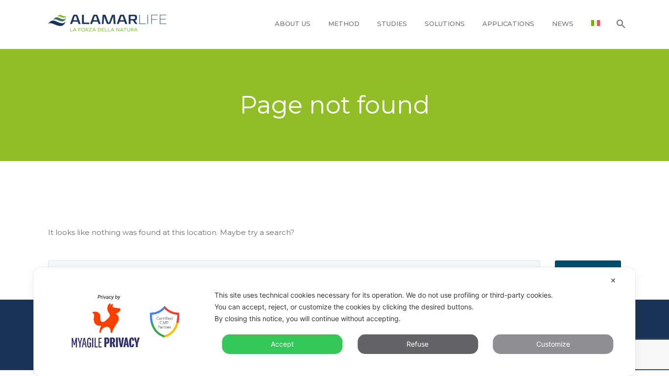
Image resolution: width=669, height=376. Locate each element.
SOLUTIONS (445, 23)
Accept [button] (282, 344)
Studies (392, 23)
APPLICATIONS (508, 23)
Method (343, 23)
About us (293, 23)
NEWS (562, 23)
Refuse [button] (417, 344)
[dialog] (334, 321)
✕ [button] (613, 280)
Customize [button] (553, 344)
